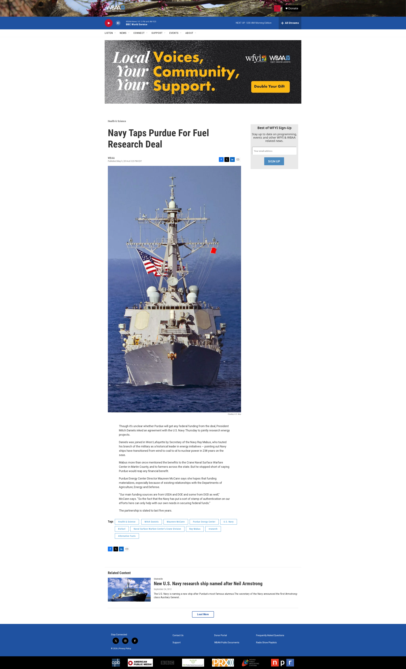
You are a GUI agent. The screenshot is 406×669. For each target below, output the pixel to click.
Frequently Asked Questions (270, 635)
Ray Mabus (194, 529)
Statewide (158, 579)
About (189, 33)
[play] (108, 23)
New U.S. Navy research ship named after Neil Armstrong (208, 583)
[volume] (118, 23)
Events (174, 33)
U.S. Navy (229, 521)
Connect (139, 33)
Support (157, 33)
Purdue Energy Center (204, 521)
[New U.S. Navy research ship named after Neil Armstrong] (129, 590)
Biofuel (121, 529)
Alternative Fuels (127, 536)
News (123, 33)
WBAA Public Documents (226, 642)
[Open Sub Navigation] (115, 33)
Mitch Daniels (152, 521)
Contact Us (178, 635)
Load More (203, 614)
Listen (109, 33)
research (213, 529)
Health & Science (117, 121)
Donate (293, 8)
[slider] (123, 23)
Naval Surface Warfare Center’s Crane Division (157, 529)
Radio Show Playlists (266, 642)
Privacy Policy (125, 648)
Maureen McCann (176, 521)
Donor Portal (220, 635)
